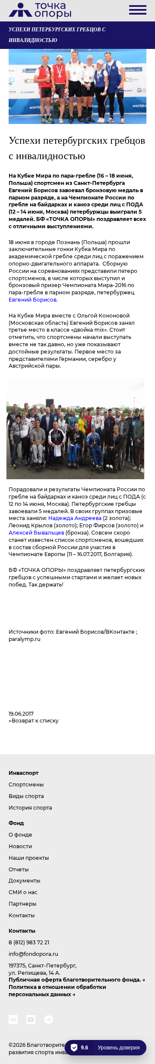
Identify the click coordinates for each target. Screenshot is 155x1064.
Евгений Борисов (32, 299)
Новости (20, 846)
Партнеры (23, 903)
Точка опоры (40, 11)
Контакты (22, 915)
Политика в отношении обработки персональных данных (57, 990)
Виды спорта (26, 795)
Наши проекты (29, 857)
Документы (24, 880)
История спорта (30, 807)
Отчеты (19, 869)
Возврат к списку (35, 720)
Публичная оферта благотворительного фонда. (75, 979)
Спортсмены (26, 784)
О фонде (20, 834)
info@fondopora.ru (33, 953)
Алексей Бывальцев (36, 532)
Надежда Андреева (75, 517)
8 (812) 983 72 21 (29, 942)
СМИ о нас (23, 892)
